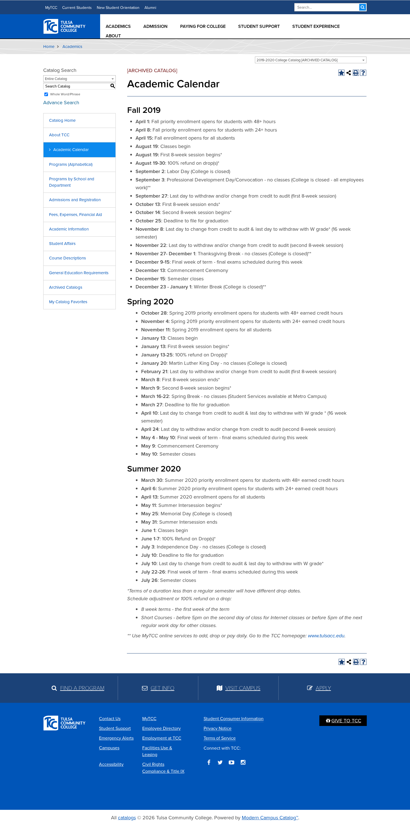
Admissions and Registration (75, 200)
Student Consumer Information (234, 718)
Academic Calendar (71, 150)
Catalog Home (62, 120)
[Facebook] (208, 762)
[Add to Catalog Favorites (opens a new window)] (341, 73)
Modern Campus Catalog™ (270, 817)
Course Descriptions (67, 258)
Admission (155, 26)
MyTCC (51, 8)
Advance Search (61, 102)
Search (362, 7)
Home (48, 46)
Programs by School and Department (71, 182)
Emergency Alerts (116, 738)
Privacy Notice (217, 728)
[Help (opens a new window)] (363, 73)
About (113, 36)
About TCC (59, 135)
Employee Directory (161, 728)
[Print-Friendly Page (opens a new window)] (356, 73)
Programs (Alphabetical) (71, 164)
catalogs (127, 817)
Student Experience (316, 26)
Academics (118, 26)
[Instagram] (242, 762)
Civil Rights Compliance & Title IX (163, 767)
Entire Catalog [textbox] (56, 78)
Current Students (77, 8)
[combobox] (310, 60)
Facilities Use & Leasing (157, 751)
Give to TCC (346, 720)
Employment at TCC (161, 738)
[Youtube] (231, 762)
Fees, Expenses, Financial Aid (75, 215)
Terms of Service (220, 738)
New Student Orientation (118, 8)
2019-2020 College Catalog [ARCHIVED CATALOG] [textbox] (297, 60)
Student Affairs (62, 243)
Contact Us (109, 718)
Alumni (150, 8)
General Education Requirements (78, 273)
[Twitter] (220, 762)
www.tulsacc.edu (326, 635)
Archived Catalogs (65, 287)
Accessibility (111, 764)
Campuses (109, 748)
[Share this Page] (349, 73)
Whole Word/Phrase (65, 94)
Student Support (259, 26)
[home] (64, 26)
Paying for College (203, 26)
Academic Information (69, 229)
